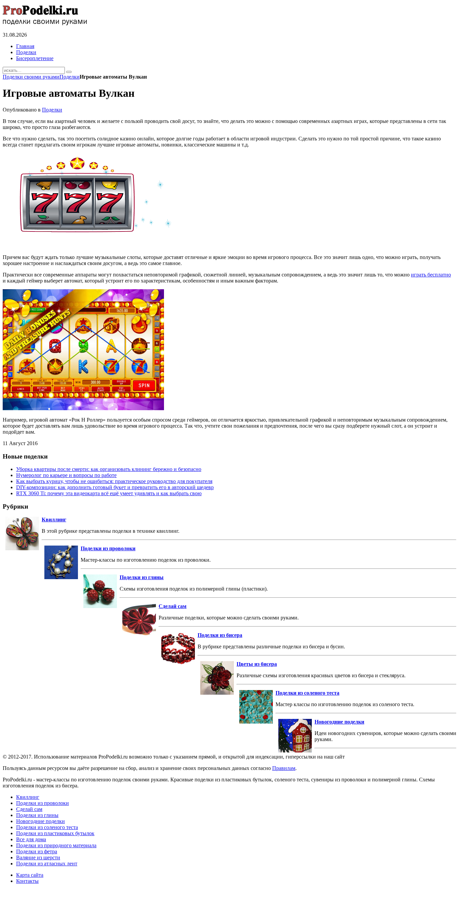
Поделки (69, 77)
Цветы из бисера (257, 664)
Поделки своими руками (31, 77)
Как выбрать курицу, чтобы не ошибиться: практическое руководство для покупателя (114, 481)
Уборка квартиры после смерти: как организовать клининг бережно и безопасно (108, 469)
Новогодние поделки (339, 722)
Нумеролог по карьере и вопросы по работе (66, 475)
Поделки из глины (142, 577)
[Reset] (69, 72)
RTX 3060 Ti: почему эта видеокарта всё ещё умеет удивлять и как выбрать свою (109, 493)
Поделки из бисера (220, 635)
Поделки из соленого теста (307, 693)
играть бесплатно (431, 274)
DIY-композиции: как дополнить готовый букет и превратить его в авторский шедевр (115, 487)
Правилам (283, 768)
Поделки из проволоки (108, 548)
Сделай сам (172, 606)
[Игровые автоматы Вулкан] (95, 246)
